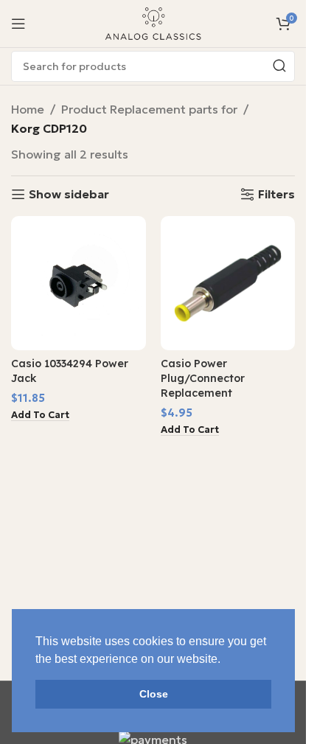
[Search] (279, 66)
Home (27, 109)
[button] (40, 415)
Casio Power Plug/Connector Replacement (203, 378)
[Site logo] (153, 22)
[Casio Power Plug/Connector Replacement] (228, 283)
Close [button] (153, 694)
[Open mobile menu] (18, 23)
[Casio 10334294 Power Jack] (78, 283)
